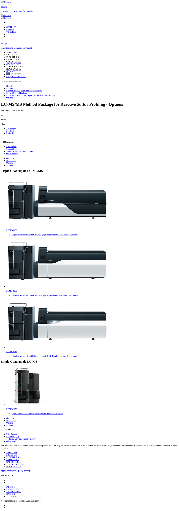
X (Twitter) (11, 128)
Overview (10, 158)
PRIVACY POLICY (15, 489)
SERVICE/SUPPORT (15, 464)
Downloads (11, 160)
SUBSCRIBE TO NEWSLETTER (16, 471)
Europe (4, 7)
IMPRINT (10, 487)
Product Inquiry (12, 436)
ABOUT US (11, 452)
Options (9, 163)
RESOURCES (12, 459)
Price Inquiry (11, 434)
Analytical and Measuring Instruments (16, 11)
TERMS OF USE (13, 492)
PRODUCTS (12, 455)
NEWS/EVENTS (13, 71)
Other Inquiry (12, 441)
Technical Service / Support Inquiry (21, 439)
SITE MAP (11, 496)
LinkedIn (10, 133)
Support (9, 165)
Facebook (10, 131)
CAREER (10, 494)
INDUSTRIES (12, 457)
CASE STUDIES (13, 64)
